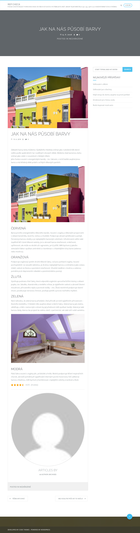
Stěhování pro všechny (102, 89)
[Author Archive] (48, 429)
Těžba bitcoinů (18, 499)
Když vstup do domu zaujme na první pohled (111, 95)
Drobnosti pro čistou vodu (104, 100)
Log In (127, 5)
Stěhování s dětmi (100, 84)
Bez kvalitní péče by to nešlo (70, 499)
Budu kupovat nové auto (103, 105)
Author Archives (48, 474)
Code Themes (24, 530)
